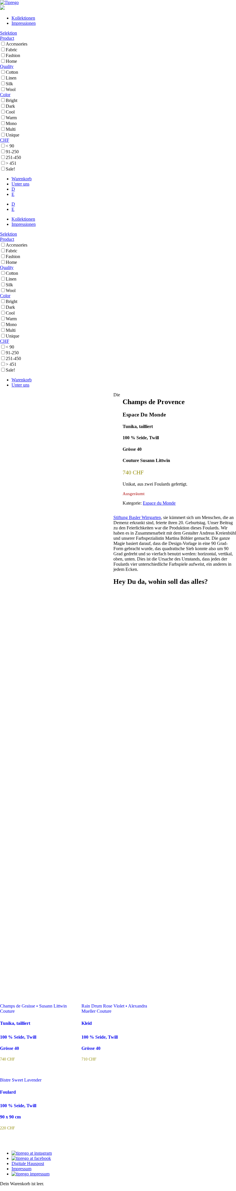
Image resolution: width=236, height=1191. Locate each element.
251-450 (13, 157)
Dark (10, 106)
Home (11, 61)
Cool (10, 111)
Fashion (13, 55)
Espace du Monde (159, 503)
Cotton (12, 72)
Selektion (8, 33)
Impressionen (24, 23)
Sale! (10, 168)
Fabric (11, 49)
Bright (11, 100)
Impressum (21, 1168)
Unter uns (20, 183)
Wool (11, 89)
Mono (11, 123)
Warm (11, 117)
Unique (12, 134)
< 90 (10, 145)
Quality (7, 66)
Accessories (16, 43)
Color (5, 94)
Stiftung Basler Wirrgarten (137, 517)
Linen (11, 77)
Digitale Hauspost (28, 1163)
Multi (11, 129)
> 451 (11, 163)
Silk (9, 83)
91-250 (12, 151)
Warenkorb (22, 178)
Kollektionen (23, 18)
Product (7, 38)
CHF (4, 140)
